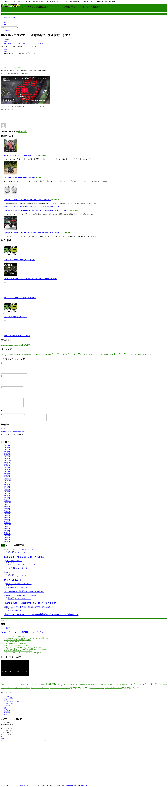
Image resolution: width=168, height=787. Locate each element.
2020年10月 (7, 504)
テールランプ (8, 688)
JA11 (5, 24)
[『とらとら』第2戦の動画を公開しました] (10, 256)
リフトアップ (100, 688)
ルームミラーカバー (138, 354)
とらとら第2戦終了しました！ (15, 317)
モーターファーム (9, 17)
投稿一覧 (22, 131)
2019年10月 (7, 526)
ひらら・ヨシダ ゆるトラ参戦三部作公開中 (20, 298)
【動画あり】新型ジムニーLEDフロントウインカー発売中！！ (27, 200)
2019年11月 (7, 524)
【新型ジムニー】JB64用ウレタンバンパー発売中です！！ (32, 603)
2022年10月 (7, 464)
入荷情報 (7, 705)
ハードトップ (94, 354)
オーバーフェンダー (21, 354)
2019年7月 (7, 532)
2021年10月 (7, 482)
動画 (5, 41)
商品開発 (7, 711)
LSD (64, 684)
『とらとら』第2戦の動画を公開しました (19, 260)
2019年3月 (7, 539)
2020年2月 (7, 519)
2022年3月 (7, 475)
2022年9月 (7, 466)
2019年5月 (7, 535)
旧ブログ (3, 428)
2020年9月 (7, 506)
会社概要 (7, 30)
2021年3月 (7, 495)
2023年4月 (7, 455)
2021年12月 (7, 479)
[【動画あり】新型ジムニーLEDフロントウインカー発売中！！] (10, 196)
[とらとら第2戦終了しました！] (10, 313)
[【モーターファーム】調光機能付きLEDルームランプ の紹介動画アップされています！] (32, 206)
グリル (106, 684)
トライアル (15, 688)
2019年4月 (7, 537)
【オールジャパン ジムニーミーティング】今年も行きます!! (23, 653)
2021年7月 (7, 488)
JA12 (13, 684)
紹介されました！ (12, 580)
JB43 (20, 345)
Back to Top (4, 618)
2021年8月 (7, 486)
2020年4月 (7, 515)
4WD (2, 684)
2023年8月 (7, 447)
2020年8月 (7, 508)
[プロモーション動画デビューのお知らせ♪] (10, 174)
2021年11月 (7, 480)
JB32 (36, 684)
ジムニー (7, 19)
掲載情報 (7, 712)
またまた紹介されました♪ (16, 568)
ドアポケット (87, 354)
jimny (3, 354)
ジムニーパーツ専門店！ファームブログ (25, 632)
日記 (5, 714)
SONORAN (71, 684)
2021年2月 (7, 497)
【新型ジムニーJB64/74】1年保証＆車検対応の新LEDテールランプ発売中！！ (33, 233)
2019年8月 (7, 530)
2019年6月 (7, 534)
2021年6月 (7, 490)
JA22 (5, 345)
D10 (6, 684)
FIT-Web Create (68, 785)
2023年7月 (7, 449)
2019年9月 (7, 528)
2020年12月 (7, 501)
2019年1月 (7, 541)
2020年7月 (7, 510)
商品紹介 (7, 709)
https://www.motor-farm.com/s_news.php (12, 431)
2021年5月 (7, 491)
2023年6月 (7, 451)
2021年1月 (7, 499)
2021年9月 (7, 484)
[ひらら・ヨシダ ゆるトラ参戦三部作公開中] (10, 294)
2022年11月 (7, 462)
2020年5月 (7, 513)
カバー (28, 354)
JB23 (5, 22)
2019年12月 (7, 523)
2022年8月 (7, 468)
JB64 (5, 21)
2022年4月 (7, 473)
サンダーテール (46, 354)
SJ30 (67, 684)
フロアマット (46, 688)
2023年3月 (7, 457)
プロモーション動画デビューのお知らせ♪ (19, 178)
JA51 (8, 345)
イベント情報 (78, 684)
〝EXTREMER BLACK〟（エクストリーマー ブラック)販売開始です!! (30, 279)
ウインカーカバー (11, 354)
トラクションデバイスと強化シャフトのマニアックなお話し (23, 647)
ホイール (105, 354)
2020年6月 (7, 512)
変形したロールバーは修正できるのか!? (16, 645)
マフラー (110, 354)
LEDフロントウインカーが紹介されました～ (21, 155)
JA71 (24, 684)
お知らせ (7, 700)
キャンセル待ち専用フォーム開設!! (17, 336)
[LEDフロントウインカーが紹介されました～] (10, 152)
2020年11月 (7, 502)
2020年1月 (7, 521)
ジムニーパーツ (22, 43)
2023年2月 (7, 458)
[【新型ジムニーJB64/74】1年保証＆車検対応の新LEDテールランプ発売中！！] (10, 229)
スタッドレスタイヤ (162, 684)
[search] (17, 27)
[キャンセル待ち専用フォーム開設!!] (10, 332)
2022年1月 (7, 477)
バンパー (100, 354)
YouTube (6, 696)
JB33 (17, 345)
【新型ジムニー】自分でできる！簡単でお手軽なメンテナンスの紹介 (26, 649)
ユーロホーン (93, 688)
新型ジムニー (133, 688)
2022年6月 (7, 471)
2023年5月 (7, 453)
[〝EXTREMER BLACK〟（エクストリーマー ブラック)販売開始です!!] (10, 275)
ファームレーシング (37, 688)
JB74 (28, 344)
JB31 (14, 345)
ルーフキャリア (109, 688)
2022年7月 (7, 469)
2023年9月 (7, 446)
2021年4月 (7, 493)
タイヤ (82, 354)
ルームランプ (148, 354)
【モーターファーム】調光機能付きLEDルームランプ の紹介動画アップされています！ (37, 210)
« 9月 (2, 738)
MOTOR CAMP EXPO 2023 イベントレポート (18, 651)
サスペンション (36, 354)
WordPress (84, 785)
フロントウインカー (54, 688)
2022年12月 (7, 460)
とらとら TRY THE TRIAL (12, 701)
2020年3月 (7, 517)
